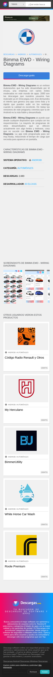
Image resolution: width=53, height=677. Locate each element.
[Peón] (26, 18)
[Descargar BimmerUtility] (26, 441)
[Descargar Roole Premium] (26, 545)
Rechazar (33, 672)
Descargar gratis (27, 75)
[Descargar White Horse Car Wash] (26, 493)
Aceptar (45, 672)
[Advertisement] (26, 225)
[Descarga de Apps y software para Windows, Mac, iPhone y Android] (4, 4)
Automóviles (25, 168)
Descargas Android (11, 661)
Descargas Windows (29, 661)
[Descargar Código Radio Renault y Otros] (26, 336)
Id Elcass (31, 184)
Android (37, 160)
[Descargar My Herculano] (26, 388)
